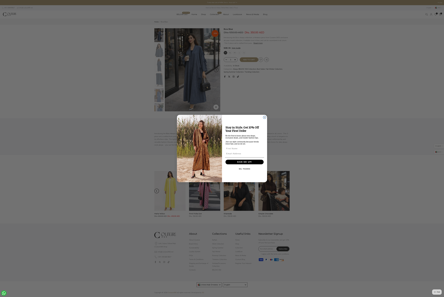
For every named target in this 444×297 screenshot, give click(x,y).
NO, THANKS (244, 169)
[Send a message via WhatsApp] (4, 293)
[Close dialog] (264, 117)
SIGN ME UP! (244, 162)
